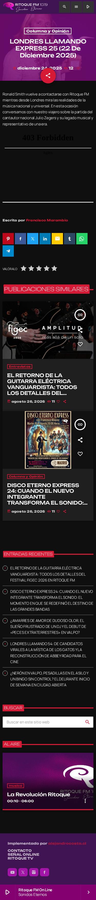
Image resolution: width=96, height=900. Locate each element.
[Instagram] (33, 872)
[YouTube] (12, 872)
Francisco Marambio (47, 220)
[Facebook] (44, 872)
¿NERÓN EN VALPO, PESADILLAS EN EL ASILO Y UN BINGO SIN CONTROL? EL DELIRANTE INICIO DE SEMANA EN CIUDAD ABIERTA (50, 679)
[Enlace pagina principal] (25, 7)
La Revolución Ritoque (38, 794)
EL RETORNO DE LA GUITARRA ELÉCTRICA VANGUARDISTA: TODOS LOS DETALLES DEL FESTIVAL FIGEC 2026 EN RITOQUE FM (43, 390)
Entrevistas (19, 366)
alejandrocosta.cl (67, 844)
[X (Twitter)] (23, 872)
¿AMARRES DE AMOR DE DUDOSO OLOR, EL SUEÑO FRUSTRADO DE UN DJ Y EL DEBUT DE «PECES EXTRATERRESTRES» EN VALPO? (48, 626)
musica (15, 786)
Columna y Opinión (47, 31)
